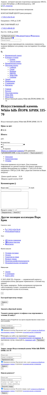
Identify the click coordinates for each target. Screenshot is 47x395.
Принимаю (40, 340)
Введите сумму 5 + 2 (8, 210)
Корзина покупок (13, 242)
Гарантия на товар (12, 257)
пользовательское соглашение (32, 332)
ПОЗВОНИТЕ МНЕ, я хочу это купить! (15, 153)
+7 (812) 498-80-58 (8, 28)
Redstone (13, 71)
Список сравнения (14, 240)
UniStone (13, 77)
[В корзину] (13, 38)
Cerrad (12, 69)
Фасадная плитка (11, 65)
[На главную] (7, 6)
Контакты (36, 36)
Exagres (12, 59)
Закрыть (4, 302)
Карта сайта (9, 276)
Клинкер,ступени (11, 57)
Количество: (5, 142)
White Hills (13, 75)
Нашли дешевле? (36, 153)
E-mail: (31, 188)
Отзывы (8, 161)
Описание (9, 157)
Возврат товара (11, 259)
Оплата (8, 255)
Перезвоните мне (7, 359)
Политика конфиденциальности (17, 261)
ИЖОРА (13, 73)
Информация (10, 81)
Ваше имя (4, 188)
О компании (9, 83)
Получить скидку (7, 386)
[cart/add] (2, 149)
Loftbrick (13, 67)
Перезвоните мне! (8, 328)
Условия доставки (12, 253)
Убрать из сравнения (8, 151)
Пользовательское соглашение (16, 263)
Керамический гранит (13, 55)
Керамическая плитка (13, 63)
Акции (7, 79)
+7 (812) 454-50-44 (8, 17)
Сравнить (20, 151)
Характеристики (11, 159)
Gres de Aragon (15, 61)
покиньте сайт (30, 340)
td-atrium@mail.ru (24, 36)
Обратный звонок (9, 36)
